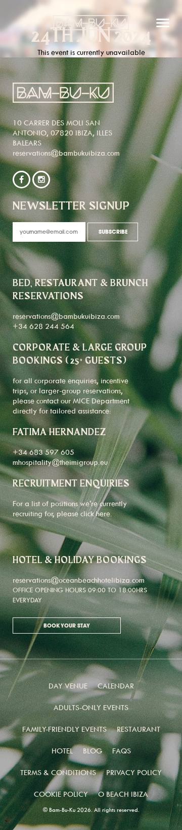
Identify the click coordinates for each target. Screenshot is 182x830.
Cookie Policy (61, 794)
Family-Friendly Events (64, 729)
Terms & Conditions (58, 772)
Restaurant (138, 729)
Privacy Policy (134, 772)
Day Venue (68, 685)
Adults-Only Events (91, 707)
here (103, 513)
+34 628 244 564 (43, 326)
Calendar (116, 685)
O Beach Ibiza (123, 794)
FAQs (121, 750)
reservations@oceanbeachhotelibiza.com (79, 580)
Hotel (62, 750)
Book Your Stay (66, 626)
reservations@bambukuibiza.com (66, 153)
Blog (92, 750)
